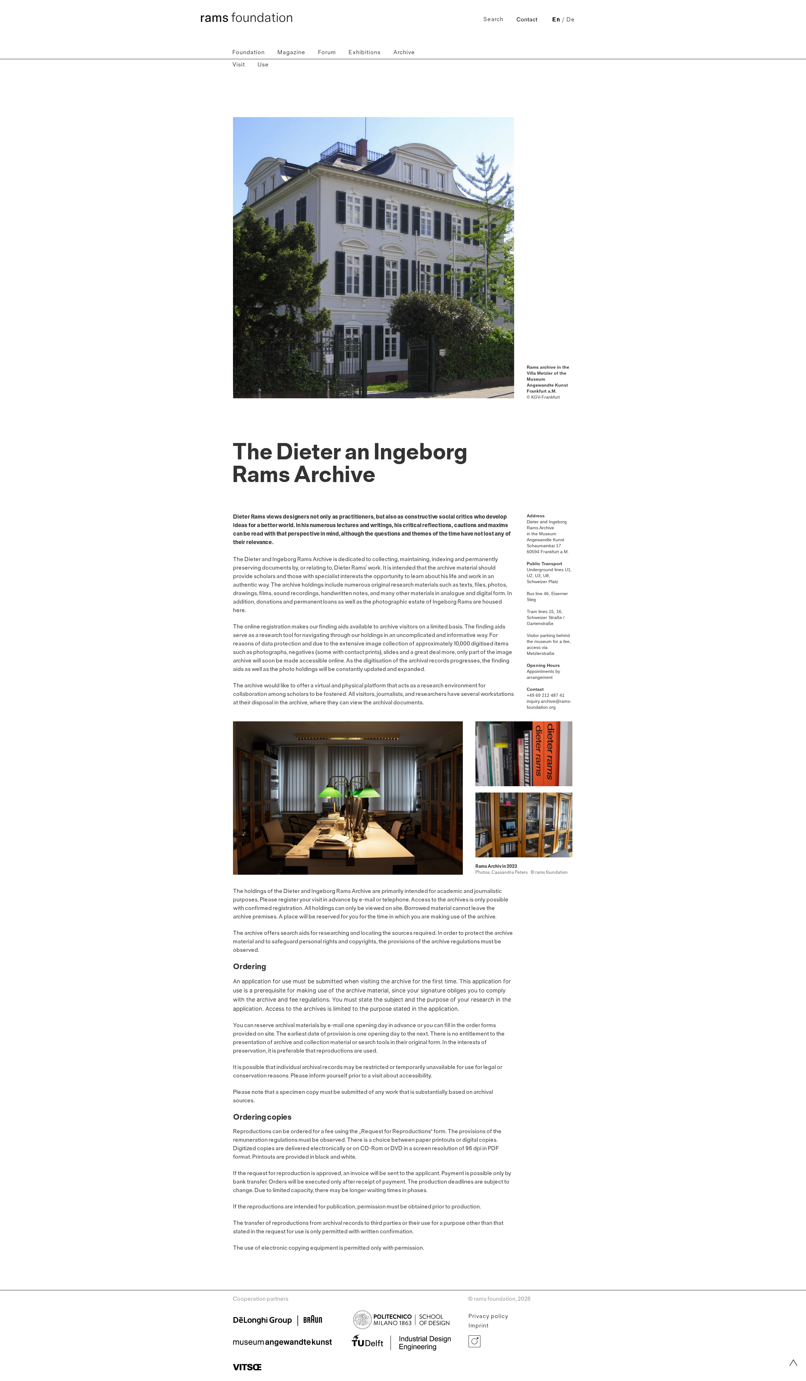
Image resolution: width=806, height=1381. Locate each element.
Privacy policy (488, 1316)
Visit (238, 65)
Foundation (248, 52)
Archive (404, 52)
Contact (526, 20)
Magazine (291, 52)
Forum (327, 52)
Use (263, 65)
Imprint (478, 1326)
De (570, 20)
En (556, 20)
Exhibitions (365, 52)
